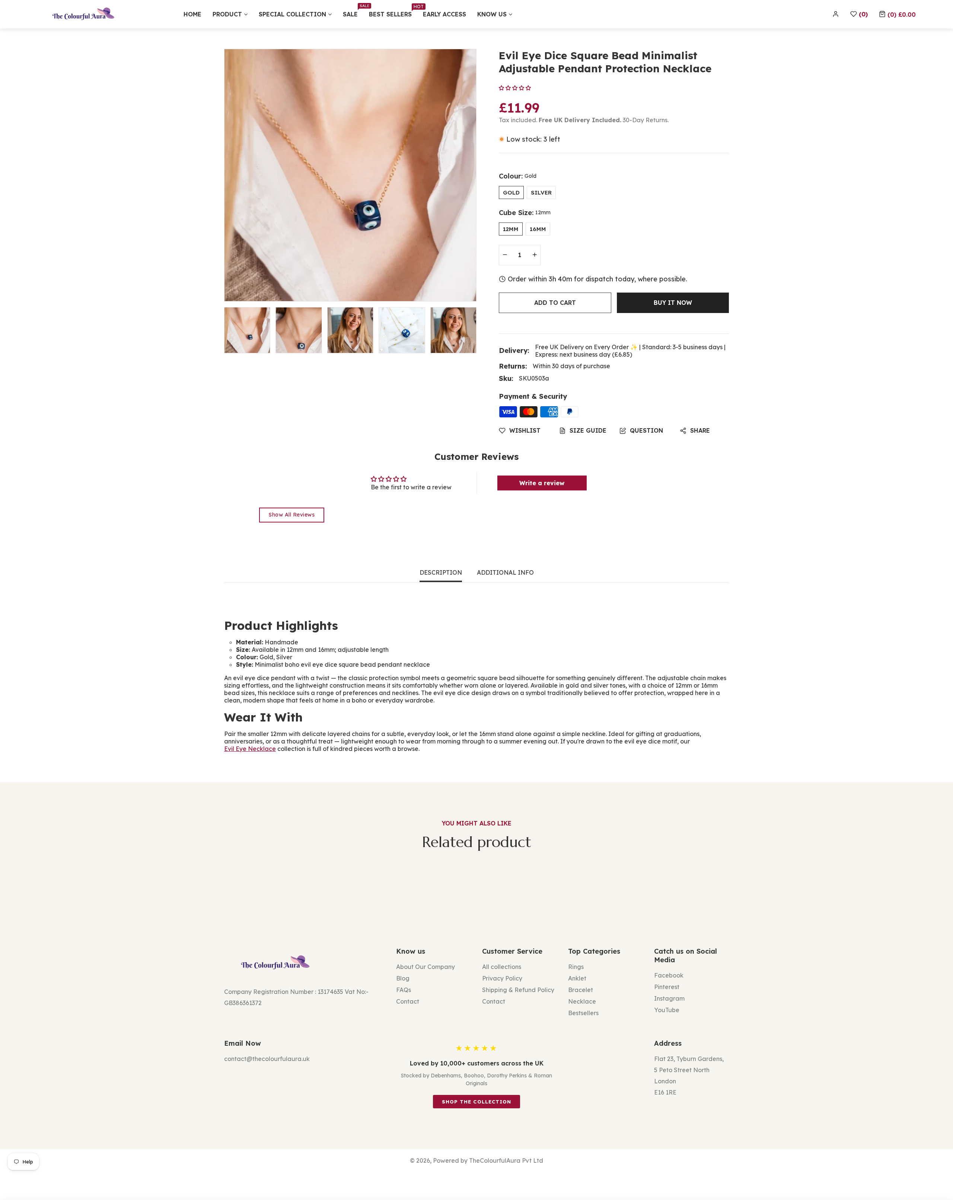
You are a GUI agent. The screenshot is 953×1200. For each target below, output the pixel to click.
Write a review (541, 483)
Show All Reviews (292, 514)
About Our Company (425, 966)
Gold (511, 192)
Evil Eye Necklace (250, 748)
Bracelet (580, 990)
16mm (538, 229)
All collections (501, 966)
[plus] (534, 255)
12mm (511, 229)
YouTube (666, 1010)
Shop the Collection (476, 1102)
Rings (576, 966)
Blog (402, 978)
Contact (407, 1001)
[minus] (504, 255)
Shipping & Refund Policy (518, 990)
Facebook (668, 975)
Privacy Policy (502, 978)
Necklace (582, 1001)
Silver (541, 192)
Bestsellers (583, 1013)
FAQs (403, 990)
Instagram (669, 998)
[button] (897, 14)
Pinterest (666, 987)
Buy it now (673, 302)
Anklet (577, 978)
